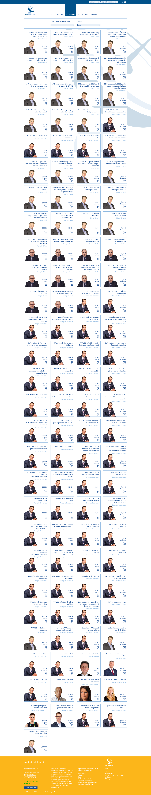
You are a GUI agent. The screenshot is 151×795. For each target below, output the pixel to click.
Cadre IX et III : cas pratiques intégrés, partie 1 (36, 111)
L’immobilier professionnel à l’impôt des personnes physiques (37, 241)
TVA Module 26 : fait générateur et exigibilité (90, 292)
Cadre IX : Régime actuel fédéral (38, 189)
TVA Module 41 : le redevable (36, 395)
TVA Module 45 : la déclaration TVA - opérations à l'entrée (36, 423)
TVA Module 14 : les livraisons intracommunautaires (39, 552)
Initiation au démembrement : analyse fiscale (115, 240)
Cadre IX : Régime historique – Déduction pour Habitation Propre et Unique (62, 190)
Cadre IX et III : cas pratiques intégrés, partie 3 (88, 111)
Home (52, 14)
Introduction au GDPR (65, 680)
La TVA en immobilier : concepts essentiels (91, 240)
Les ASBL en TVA (67, 654)
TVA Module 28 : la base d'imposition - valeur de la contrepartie (37, 319)
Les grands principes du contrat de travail (38, 707)
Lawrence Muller (93, 656)
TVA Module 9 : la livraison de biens (63, 603)
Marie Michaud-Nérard (39, 710)
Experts (80, 14)
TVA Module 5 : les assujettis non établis (62, 577)
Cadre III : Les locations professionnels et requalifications (64, 216)
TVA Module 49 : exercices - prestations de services (37, 448)
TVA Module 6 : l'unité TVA (89, 576)
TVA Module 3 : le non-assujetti (117, 551)
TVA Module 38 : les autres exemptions (63, 370)
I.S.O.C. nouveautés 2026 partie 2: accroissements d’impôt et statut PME (117, 34)
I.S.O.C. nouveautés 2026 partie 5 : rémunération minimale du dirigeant (38, 34)
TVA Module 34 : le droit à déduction (63, 344)
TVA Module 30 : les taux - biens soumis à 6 (89, 318)
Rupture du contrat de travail (115, 680)
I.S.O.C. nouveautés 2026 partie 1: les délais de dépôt (89, 33)
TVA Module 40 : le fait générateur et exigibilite (117, 370)
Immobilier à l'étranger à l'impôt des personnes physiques (117, 267)
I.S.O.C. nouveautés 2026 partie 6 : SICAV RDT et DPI (63, 33)
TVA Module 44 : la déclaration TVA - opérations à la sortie (115, 397)
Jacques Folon (68, 682)
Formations (70, 14)
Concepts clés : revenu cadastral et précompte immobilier (38, 267)
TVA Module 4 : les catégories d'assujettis (36, 577)
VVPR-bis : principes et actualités (39, 629)
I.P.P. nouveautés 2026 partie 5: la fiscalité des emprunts (88, 85)
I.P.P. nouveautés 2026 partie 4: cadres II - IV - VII (62, 85)
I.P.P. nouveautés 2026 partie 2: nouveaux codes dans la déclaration (115, 60)
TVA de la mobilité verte (117, 602)
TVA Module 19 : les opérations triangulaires (90, 474)
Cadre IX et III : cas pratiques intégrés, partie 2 (62, 111)
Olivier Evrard (42, 39)
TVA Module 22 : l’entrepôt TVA (63, 500)
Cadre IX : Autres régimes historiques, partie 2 (116, 189)
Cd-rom (80, 775)
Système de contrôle (85, 779)
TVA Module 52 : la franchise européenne (62, 137)
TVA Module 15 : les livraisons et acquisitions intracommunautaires (90, 449)
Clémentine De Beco (119, 682)
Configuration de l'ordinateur (115, 775)
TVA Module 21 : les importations (40, 500)
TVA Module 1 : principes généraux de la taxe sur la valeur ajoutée (63, 552)
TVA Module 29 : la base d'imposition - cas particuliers (62, 318)
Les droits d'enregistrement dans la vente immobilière (63, 240)
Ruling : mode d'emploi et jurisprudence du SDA (64, 707)
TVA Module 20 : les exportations (118, 474)
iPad (79, 777)
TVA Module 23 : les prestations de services (91, 500)
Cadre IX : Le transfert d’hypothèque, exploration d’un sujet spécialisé (37, 216)
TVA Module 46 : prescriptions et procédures (63, 422)
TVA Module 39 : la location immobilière (89, 370)
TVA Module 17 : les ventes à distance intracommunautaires (36, 475)
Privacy (107, 779)
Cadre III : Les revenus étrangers (91, 215)
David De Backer (67, 710)
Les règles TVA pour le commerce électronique (64, 629)
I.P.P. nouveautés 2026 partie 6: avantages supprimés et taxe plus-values (115, 86)
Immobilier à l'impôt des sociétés (38, 292)
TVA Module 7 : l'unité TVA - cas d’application (115, 577)
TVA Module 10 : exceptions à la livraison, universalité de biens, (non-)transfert (88, 604)
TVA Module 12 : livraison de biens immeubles (88, 525)
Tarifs (107, 771)
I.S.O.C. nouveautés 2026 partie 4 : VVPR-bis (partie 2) (63, 59)
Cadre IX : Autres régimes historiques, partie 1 (90, 189)
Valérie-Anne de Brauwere (90, 684)
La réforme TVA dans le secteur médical (90, 629)
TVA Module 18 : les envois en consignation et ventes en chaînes (63, 475)
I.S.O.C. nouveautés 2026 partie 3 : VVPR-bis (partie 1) (37, 59)
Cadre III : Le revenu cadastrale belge (118, 215)
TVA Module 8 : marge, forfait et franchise (38, 603)
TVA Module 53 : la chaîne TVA (89, 137)
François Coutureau (119, 114)
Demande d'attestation (86, 781)
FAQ (87, 14)
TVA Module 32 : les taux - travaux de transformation (37, 344)
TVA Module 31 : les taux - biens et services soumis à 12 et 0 (115, 319)
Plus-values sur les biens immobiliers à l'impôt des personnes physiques (90, 267)
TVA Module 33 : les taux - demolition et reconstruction (115, 111)
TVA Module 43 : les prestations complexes (91, 396)
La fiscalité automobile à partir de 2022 (117, 629)
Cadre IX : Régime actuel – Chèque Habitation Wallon (116, 163)
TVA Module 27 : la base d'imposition (117, 292)
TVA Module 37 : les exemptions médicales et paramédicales (38, 371)
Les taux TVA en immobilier (37, 654)
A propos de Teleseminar (86, 784)
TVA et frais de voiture (38, 680)
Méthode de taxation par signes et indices (38, 733)
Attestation (109, 773)
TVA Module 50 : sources (64, 447)
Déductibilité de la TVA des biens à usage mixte (89, 707)
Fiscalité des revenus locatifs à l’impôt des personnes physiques (62, 267)
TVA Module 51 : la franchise (36, 136)
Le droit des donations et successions (90, 681)
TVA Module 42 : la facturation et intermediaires (62, 396)
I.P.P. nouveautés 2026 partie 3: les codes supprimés (36, 85)
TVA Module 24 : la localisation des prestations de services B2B (116, 501)
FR (125, 2)
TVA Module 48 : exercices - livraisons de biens (116, 422)
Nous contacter (30, 788)
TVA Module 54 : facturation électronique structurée (115, 137)
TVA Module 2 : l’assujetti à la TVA (89, 551)
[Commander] (45, 51)
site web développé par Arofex (48, 792)
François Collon (42, 246)
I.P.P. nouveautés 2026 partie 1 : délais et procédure (88, 59)
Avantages (81, 773)
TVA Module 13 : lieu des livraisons (117, 525)
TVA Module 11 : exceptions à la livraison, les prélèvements (62, 525)
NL (122, 2)
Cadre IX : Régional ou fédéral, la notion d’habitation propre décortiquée (36, 164)
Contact (94, 14)
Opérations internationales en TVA (116, 707)
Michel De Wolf (120, 658)
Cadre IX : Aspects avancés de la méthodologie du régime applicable (88, 164)
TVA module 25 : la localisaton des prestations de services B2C (37, 526)
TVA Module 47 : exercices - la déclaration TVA (89, 422)
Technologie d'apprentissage (87, 783)
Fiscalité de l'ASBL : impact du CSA (116, 655)
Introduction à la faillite (90, 654)
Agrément (108, 777)
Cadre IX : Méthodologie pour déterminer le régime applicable (62, 164)
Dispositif (60, 14)
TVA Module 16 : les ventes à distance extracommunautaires (115, 449)
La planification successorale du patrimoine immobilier (62, 292)
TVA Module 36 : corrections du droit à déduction (115, 344)
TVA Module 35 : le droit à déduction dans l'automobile (89, 344)
